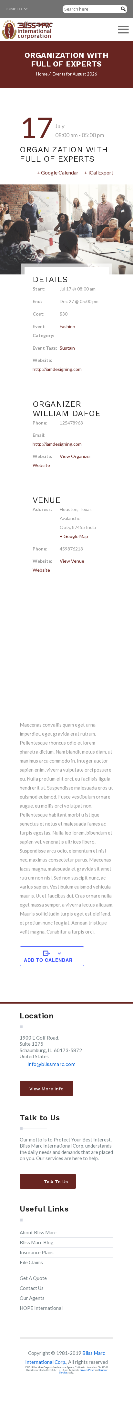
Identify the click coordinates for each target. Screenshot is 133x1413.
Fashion (67, 326)
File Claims (31, 1262)
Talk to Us (56, 1181)
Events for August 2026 (75, 73)
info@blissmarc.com (52, 1064)
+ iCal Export (98, 172)
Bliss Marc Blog (37, 1242)
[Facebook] (59, 1385)
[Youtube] (74, 1385)
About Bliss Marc (38, 1232)
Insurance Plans (37, 1252)
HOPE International (41, 1308)
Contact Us (32, 1288)
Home (41, 73)
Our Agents (32, 1298)
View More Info (46, 1088)
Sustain (67, 348)
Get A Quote (33, 1278)
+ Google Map (74, 536)
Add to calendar (48, 960)
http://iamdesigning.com (57, 369)
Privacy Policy (87, 1370)
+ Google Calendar (57, 172)
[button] (14, 9)
